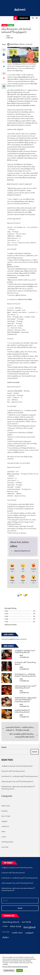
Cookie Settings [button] (9, 970)
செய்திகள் (4, 811)
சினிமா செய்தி (5, 806)
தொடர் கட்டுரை (5, 816)
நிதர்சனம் (20, 9)
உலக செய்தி (4, 847)
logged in (12, 639)
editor (8, 36)
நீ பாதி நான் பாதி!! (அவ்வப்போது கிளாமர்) (25, 663)
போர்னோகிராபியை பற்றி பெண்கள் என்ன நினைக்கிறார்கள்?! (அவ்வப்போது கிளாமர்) (26, 699)
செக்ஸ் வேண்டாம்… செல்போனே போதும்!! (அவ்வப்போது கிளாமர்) (25, 675)
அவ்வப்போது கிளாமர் (7, 842)
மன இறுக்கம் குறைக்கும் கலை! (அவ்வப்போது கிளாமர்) (25, 651)
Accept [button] (19, 970)
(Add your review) (10, 625)
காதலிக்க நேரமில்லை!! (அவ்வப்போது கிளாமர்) (22, 711)
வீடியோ (3, 831)
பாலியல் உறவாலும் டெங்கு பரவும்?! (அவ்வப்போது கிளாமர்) (25, 687)
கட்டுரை (3, 837)
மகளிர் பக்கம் (5, 826)
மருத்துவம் (4, 821)
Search (3, 747)
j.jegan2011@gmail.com (22, 551)
